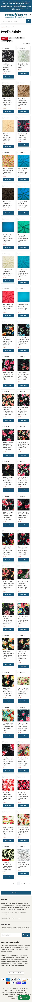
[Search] (28, 21)
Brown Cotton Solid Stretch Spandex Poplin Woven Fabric (7, 204)
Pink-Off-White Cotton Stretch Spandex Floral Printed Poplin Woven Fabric (7, 796)
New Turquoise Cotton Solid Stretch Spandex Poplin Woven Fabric (23, 273)
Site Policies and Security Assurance (12, 992)
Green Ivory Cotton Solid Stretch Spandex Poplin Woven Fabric (23, 238)
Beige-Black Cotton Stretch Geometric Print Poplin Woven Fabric (7, 102)
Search (4, 988)
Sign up (25, 935)
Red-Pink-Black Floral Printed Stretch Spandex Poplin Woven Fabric (23, 796)
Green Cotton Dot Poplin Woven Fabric (23, 65)
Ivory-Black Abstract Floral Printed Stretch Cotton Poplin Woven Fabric (7, 866)
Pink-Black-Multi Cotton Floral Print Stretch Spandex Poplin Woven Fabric (8, 761)
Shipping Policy (13, 988)
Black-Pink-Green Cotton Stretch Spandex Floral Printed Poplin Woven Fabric (8, 445)
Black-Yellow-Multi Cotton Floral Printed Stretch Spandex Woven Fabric (8, 655)
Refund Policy (24, 988)
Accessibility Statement (8, 995)
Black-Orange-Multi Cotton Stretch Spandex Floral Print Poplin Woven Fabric (8, 411)
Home (2, 27)
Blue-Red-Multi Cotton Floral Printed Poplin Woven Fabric (22, 136)
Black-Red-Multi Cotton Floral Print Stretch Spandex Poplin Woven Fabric (8, 585)
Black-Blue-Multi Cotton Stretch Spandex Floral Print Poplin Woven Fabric (8, 341)
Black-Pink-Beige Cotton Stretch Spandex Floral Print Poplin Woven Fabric (23, 411)
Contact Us (27, 995)
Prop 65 (19, 995)
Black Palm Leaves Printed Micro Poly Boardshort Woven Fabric (7, 67)
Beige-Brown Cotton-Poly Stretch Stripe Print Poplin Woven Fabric (7, 137)
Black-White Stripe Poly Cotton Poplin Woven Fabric (23, 865)
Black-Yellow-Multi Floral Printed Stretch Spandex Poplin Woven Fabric (7, 691)
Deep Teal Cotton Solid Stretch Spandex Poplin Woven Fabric (23, 204)
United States (15, 973)
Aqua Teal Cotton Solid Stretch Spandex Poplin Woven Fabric (23, 171)
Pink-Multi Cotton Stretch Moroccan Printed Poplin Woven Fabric (8, 171)
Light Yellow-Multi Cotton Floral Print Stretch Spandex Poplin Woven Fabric (23, 691)
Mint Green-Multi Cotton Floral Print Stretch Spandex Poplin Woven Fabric (8, 726)
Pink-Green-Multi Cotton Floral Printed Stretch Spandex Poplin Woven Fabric (23, 761)
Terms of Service (20, 990)
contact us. (17, 918)
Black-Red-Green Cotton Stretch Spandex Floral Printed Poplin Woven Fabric (23, 550)
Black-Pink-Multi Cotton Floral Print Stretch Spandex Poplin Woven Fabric (23, 445)
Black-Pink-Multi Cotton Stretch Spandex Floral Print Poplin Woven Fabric (8, 515)
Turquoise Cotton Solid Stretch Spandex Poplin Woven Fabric (23, 307)
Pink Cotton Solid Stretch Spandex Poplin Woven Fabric (8, 307)
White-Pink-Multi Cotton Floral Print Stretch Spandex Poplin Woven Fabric (8, 831)
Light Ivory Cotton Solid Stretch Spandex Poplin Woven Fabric (8, 272)
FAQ (26, 992)
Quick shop (8, 77)
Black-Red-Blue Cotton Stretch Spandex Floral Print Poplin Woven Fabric (7, 550)
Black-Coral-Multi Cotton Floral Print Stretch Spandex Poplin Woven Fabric (23, 341)
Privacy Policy (9, 990)
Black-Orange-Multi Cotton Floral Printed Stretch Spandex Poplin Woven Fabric (23, 376)
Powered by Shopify (16, 998)
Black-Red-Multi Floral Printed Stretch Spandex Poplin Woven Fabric (23, 620)
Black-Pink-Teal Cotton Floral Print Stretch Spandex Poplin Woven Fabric (23, 515)
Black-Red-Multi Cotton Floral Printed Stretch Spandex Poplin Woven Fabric (23, 585)
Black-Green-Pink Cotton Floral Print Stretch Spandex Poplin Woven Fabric (8, 376)
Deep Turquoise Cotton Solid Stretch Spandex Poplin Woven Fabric (8, 238)
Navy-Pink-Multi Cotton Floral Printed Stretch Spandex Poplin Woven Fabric (23, 726)
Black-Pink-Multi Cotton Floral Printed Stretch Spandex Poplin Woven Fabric (8, 480)
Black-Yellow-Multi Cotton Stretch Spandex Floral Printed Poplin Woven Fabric (23, 656)
